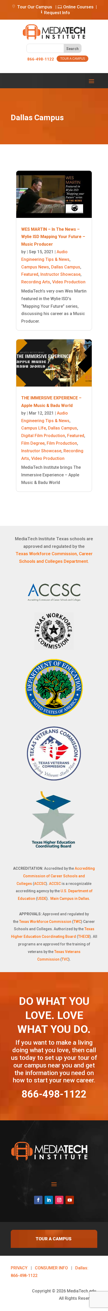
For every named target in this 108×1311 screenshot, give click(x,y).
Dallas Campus (65, 267)
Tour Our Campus (34, 6)
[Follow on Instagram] (59, 1200)
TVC (65, 959)
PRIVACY (19, 1267)
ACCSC (40, 884)
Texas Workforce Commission (45, 921)
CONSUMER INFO (51, 1267)
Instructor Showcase (60, 274)
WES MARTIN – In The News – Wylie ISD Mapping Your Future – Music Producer (53, 237)
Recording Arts (35, 281)
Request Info (57, 12)
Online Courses (78, 6)
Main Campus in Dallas (69, 898)
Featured (29, 274)
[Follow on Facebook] (38, 1200)
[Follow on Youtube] (70, 1200)
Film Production (62, 443)
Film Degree (33, 443)
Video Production (68, 281)
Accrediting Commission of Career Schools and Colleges (56, 876)
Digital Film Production (43, 435)
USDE (41, 898)
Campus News (35, 267)
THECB (84, 936)
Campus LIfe (33, 428)
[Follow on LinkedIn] (49, 1200)
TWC (77, 921)
